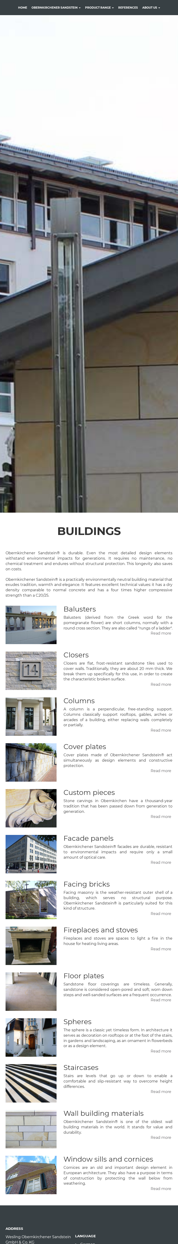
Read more (161, 633)
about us (150, 7)
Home (22, 7)
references (128, 7)
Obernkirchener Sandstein (55, 7)
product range (98, 7)
